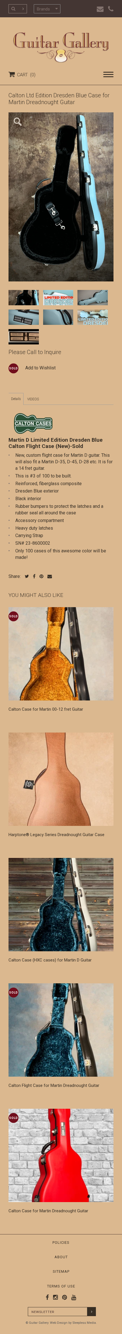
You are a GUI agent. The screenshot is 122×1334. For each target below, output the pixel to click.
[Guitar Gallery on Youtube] (72, 1297)
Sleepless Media (84, 1323)
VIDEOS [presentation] (33, 399)
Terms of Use (61, 1286)
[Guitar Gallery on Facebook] (47, 1297)
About (61, 1257)
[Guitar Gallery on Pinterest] (63, 1297)
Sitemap (61, 1271)
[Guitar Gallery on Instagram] (54, 1297)
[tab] (16, 399)
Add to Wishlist (40, 368)
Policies (61, 1242)
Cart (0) (25, 74)
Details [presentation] (16, 399)
